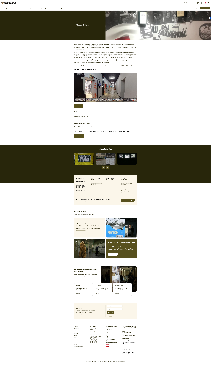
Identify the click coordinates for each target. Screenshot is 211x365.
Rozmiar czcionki (193, 2)
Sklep (61, 8)
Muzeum (2, 8)
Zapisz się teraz (79, 135)
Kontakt (194, 8)
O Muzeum (76, 326)
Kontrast (187, 2)
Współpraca (35, 8)
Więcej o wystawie (80, 231)
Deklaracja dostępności (78, 346)
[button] (210, 18)
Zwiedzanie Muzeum (127, 200)
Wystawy (7, 8)
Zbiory (11, 8)
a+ (200, 2)
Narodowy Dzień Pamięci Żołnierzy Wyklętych (46, 8)
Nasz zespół (76, 328)
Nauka (25, 8)
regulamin (110, 316)
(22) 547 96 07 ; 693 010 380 (126, 332)
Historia (21, 8)
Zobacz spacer (79, 105)
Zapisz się (109, 312)
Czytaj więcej (78, 293)
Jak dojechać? (92, 331)
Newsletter (56, 8)
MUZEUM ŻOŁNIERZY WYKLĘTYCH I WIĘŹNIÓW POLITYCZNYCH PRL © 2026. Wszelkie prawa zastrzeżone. (105, 361)
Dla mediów (65, 8)
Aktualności (16, 8)
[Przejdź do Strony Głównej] (8, 2)
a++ (202, 2)
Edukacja (29, 8)
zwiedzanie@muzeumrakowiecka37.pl (85, 120)
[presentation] (103, 167)
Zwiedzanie (204, 8)
